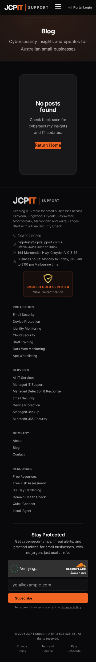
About (17, 441)
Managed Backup (26, 412)
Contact (19, 454)
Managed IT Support (28, 385)
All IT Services (23, 378)
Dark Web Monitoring (29, 349)
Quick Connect (24, 504)
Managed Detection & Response (37, 391)
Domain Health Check (29, 497)
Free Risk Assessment (29, 483)
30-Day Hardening (27, 490)
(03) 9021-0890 (29, 236)
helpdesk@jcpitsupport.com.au (41, 242)
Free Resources (25, 476)
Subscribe (23, 598)
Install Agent (22, 511)
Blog (16, 448)
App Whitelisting (25, 356)
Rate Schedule (74, 648)
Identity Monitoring (27, 328)
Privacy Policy (71, 607)
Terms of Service (48, 648)
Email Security (24, 315)
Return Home (48, 145)
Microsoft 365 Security (30, 419)
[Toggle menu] (58, 7)
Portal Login (82, 7)
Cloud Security (24, 335)
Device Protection (26, 322)
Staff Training (23, 342)
